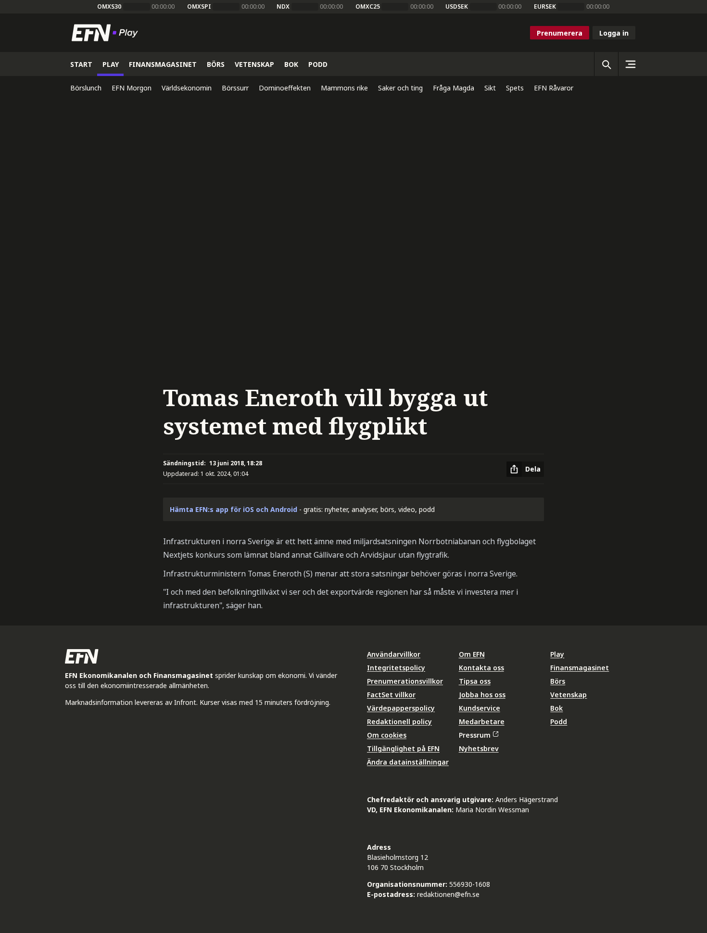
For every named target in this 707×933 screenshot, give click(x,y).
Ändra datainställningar (408, 762)
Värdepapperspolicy (401, 708)
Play (557, 654)
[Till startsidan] (107, 33)
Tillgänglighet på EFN (403, 748)
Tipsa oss (475, 681)
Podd (558, 721)
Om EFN (472, 654)
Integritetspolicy (396, 667)
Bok (556, 708)
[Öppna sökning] (606, 64)
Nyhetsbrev (479, 748)
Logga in (614, 33)
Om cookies (386, 735)
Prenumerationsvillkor (405, 681)
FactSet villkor (391, 694)
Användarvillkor (393, 654)
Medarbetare (482, 721)
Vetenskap (568, 694)
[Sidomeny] (630, 64)
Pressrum (475, 735)
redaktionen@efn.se (448, 894)
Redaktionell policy (399, 721)
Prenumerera (559, 33)
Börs (557, 681)
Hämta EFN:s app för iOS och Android (233, 509)
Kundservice (479, 708)
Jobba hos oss (482, 694)
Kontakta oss (481, 667)
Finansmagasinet (579, 667)
